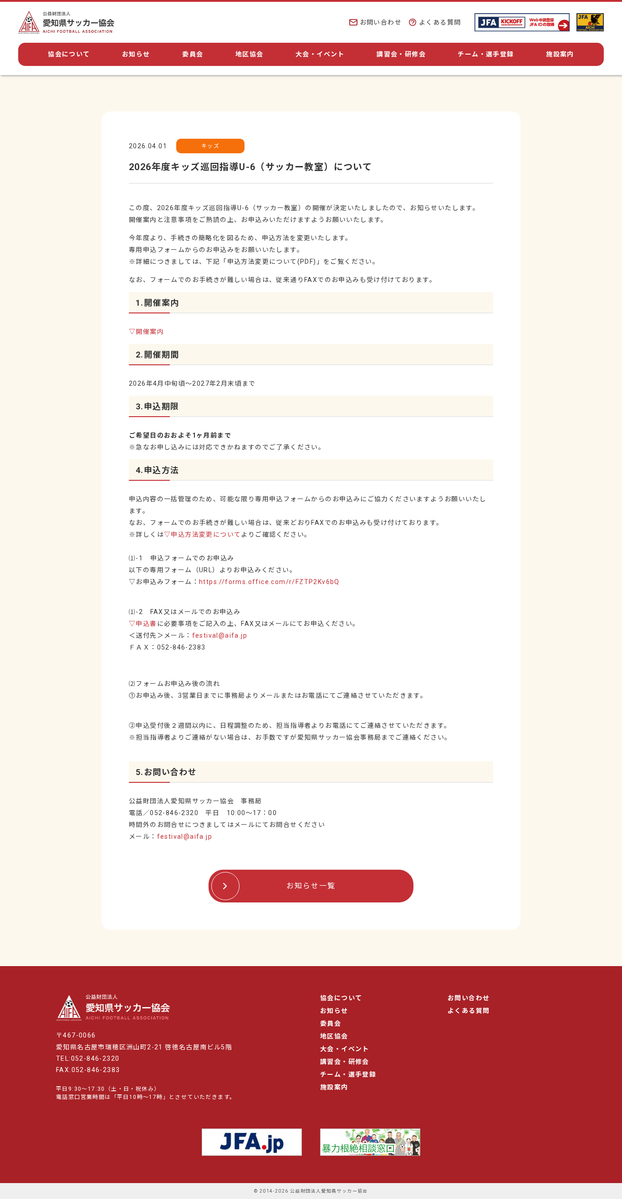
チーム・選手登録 (486, 54)
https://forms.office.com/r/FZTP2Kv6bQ (269, 581)
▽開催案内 (146, 331)
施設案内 (560, 54)
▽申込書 (143, 623)
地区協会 (249, 54)
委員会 (192, 54)
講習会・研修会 (401, 54)
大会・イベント (320, 54)
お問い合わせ (381, 22)
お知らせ (136, 54)
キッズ (210, 146)
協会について (69, 54)
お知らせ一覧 (311, 886)
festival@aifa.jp (219, 635)
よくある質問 (440, 22)
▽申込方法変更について (202, 534)
